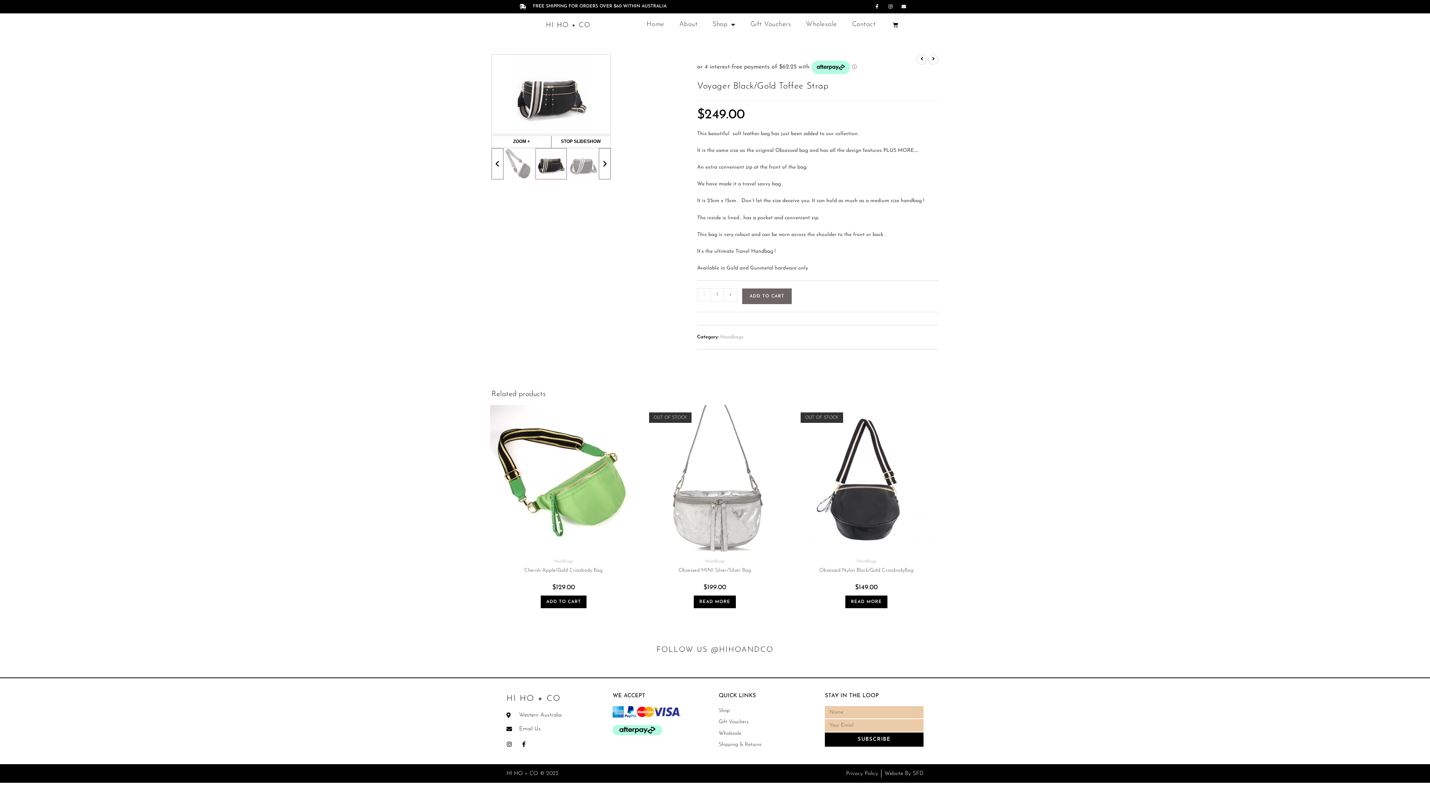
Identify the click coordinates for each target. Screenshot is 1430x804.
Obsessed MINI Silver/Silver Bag (715, 570)
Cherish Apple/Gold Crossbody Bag (563, 570)
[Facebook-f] (877, 6)
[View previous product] (921, 59)
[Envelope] (904, 6)
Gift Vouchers (770, 24)
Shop (719, 24)
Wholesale (821, 24)
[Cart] (895, 24)
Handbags (731, 337)
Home (655, 24)
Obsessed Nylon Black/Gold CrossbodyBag (866, 570)
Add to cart (767, 296)
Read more (714, 602)
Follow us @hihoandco (715, 650)
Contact (864, 24)
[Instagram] (890, 6)
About (688, 24)
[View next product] (933, 59)
